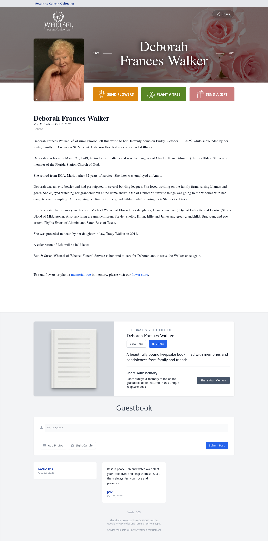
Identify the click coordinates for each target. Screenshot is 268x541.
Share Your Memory (213, 380)
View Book (136, 344)
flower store (140, 274)
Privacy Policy (123, 523)
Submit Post (217, 445)
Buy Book (158, 344)
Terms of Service (145, 523)
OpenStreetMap (138, 530)
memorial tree (81, 274)
